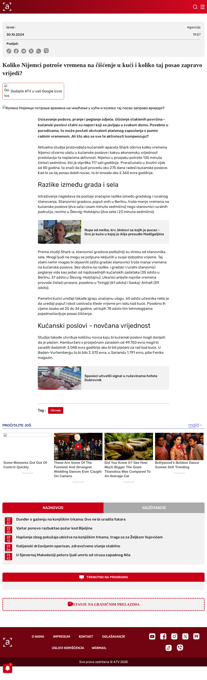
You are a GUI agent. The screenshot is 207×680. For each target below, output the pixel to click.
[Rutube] (196, 636)
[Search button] (195, 7)
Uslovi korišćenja (68, 648)
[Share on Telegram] (23, 51)
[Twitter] (185, 636)
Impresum (61, 636)
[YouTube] (152, 636)
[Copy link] (8, 51)
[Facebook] (163, 636)
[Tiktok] (169, 648)
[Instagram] (174, 636)
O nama (38, 636)
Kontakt (86, 636)
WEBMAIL (99, 648)
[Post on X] (31, 51)
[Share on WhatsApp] (38, 51)
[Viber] (180, 647)
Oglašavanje (113, 636)
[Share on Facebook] (16, 51)
